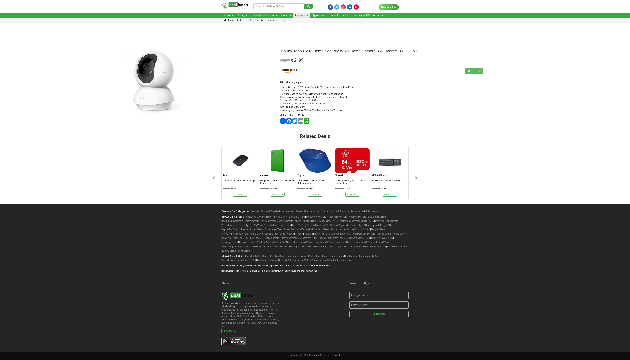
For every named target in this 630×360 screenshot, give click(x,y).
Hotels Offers (256, 233)
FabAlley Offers (229, 242)
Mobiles (228, 15)
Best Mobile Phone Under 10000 (361, 256)
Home (230, 20)
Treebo (299, 233)
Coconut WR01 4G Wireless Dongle (239, 180)
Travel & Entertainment (263, 15)
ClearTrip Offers (284, 221)
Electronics (301, 15)
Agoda (290, 233)
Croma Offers (362, 229)
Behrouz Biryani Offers (344, 233)
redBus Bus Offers (362, 242)
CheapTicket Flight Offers (234, 233)
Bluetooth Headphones (340, 260)
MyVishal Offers (262, 225)
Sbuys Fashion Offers (295, 229)
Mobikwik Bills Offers (326, 225)
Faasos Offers (384, 233)
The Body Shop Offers (250, 238)
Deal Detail (281, 20)
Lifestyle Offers (271, 238)
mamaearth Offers (397, 246)
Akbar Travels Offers (305, 221)
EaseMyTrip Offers (231, 246)
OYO (328, 233)
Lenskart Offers (247, 242)
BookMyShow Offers (232, 221)
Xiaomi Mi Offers (357, 216)
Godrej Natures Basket (342, 229)
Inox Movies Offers (282, 246)
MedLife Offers (265, 242)
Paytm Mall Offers (347, 225)
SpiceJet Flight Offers (383, 225)
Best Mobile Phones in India (329, 256)
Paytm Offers (268, 221)
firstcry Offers (252, 221)
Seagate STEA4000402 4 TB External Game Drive (277, 182)
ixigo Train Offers (345, 246)
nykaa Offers (400, 233)
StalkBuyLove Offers (382, 238)
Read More (229, 331)
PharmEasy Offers (302, 242)
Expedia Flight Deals (275, 233)
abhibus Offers (381, 242)
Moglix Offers (378, 229)
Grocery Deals (307, 256)
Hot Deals (263, 256)
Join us (379, 314)
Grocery (242, 15)
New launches (388, 7)
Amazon (250, 216)
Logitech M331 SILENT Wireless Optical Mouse (312, 182)
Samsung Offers (273, 229)
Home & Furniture (339, 15)
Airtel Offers (361, 246)
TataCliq (308, 233)
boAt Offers (244, 250)
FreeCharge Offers (337, 216)
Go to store (474, 71)
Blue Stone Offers (377, 216)
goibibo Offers (228, 250)
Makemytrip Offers (316, 216)
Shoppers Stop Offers (358, 238)
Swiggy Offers (263, 216)
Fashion (285, 15)
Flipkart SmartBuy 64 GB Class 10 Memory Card (350, 182)
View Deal (240, 194)
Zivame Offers (288, 238)
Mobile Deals (250, 256)
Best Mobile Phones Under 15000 (238, 260)
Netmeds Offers (282, 242)
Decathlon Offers (366, 233)
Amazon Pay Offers (328, 221)
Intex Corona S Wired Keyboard (386, 180)
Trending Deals (277, 256)
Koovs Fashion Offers (232, 225)
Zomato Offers (297, 216)
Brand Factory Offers (324, 246)
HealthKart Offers (281, 225)
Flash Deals (292, 256)
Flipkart (249, 225)
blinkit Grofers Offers (318, 229)
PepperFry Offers (230, 229)
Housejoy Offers (343, 242)
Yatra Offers (339, 238)
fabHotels (319, 233)
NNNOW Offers (229, 238)
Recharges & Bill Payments (368, 15)
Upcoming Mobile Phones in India (310, 260)
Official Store (367, 221)
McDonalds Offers (349, 221)
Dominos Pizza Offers (386, 221)
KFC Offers (375, 246)
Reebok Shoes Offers (252, 229)
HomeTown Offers (323, 242)
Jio (384, 246)
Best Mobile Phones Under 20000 (274, 260)
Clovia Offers (304, 238)
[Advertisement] (50, 51)
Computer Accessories (262, 20)
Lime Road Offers (322, 238)
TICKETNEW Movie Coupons (256, 246)
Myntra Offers (280, 216)
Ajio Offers (364, 225)
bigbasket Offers (302, 246)
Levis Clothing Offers (303, 225)
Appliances (318, 15)
